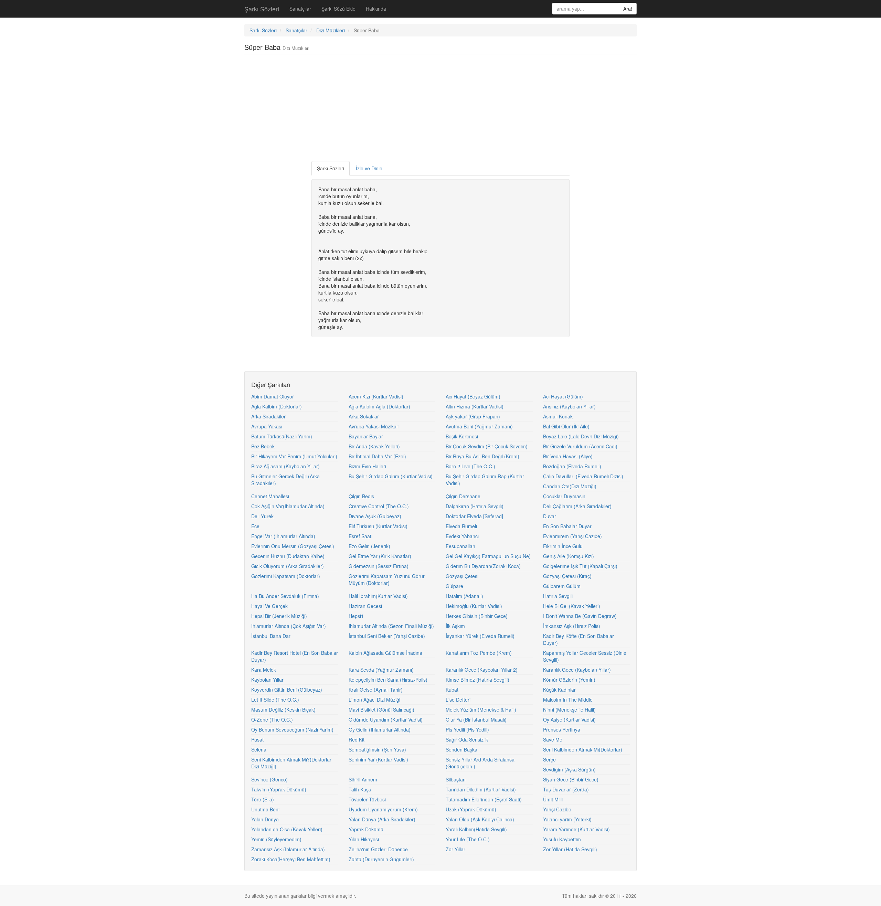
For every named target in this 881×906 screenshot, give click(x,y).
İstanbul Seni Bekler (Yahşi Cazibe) (387, 635)
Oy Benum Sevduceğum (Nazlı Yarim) (292, 729)
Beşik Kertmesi (462, 436)
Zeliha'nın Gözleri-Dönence (378, 849)
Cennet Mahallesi (270, 496)
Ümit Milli (553, 799)
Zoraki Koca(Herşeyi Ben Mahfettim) (290, 859)
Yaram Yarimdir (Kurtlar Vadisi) (576, 829)
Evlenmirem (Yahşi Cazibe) (572, 536)
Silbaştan (456, 779)
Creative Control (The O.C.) (379, 506)
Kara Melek (263, 669)
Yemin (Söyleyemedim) (276, 839)
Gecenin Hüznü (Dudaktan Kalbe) (288, 556)
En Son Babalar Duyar (567, 526)
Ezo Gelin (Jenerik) (369, 546)
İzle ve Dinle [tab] (369, 168)
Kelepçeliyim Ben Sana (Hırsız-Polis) (388, 679)
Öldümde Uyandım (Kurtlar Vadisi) (386, 719)
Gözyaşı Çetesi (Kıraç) (567, 576)
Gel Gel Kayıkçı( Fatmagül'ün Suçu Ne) (488, 556)
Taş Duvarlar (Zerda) (566, 789)
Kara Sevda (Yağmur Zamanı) (381, 669)
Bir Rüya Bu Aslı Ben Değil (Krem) (482, 456)
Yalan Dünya (265, 819)
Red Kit (356, 739)
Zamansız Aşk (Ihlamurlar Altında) (288, 849)
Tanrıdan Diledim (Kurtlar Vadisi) (481, 789)
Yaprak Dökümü (366, 829)
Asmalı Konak (558, 416)
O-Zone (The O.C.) (272, 719)
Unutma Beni (265, 809)
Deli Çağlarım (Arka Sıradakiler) (577, 506)
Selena (258, 749)
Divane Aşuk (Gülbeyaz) (375, 516)
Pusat (257, 739)
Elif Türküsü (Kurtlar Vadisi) (378, 526)
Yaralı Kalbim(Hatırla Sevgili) (476, 829)
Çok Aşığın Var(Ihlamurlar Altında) (288, 506)
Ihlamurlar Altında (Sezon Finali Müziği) (391, 625)
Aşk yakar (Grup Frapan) (473, 416)
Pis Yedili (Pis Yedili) (467, 729)
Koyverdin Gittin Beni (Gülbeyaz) (286, 689)
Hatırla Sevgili (558, 596)
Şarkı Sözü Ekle (338, 8)
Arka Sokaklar (364, 416)
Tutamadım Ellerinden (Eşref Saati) (484, 799)
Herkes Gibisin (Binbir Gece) (477, 615)
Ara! (627, 8)
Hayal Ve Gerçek (269, 606)
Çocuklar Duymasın (564, 496)
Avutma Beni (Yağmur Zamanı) (479, 426)
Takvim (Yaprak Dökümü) (278, 789)
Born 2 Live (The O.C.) (470, 466)
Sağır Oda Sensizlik (467, 739)
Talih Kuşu (360, 789)
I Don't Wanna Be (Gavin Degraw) (580, 615)
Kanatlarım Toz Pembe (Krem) (479, 652)
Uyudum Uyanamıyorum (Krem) (383, 809)
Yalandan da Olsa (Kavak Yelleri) (286, 829)
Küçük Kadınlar (559, 689)
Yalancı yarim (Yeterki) (567, 819)
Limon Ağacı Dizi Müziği (374, 699)
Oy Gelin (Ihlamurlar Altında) (380, 729)
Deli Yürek (262, 516)
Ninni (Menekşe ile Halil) (569, 709)
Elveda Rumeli (461, 526)
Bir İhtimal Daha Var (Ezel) (377, 456)
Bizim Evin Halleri (367, 466)
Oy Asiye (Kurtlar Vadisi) (569, 719)
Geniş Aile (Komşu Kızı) (568, 556)
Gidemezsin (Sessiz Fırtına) (378, 566)
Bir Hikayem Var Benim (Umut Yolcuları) (294, 456)
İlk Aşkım (455, 625)
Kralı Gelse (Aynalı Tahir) (376, 689)
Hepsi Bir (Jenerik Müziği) (279, 615)
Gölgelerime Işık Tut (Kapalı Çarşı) (580, 566)
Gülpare (454, 586)
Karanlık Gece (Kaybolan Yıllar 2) (482, 669)
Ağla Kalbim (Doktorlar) (276, 406)
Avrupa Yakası (266, 426)
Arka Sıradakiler (268, 416)
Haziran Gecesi (365, 606)
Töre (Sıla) (262, 799)
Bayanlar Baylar (366, 436)
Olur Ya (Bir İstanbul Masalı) (476, 719)
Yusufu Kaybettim (562, 839)
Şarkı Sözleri (261, 8)
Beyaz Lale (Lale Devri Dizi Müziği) (581, 436)
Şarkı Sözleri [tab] (330, 168)
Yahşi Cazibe (557, 809)
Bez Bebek (263, 446)
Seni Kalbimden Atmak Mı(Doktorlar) (582, 749)
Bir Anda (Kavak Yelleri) (374, 446)
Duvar (549, 516)
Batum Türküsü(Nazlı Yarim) (281, 436)
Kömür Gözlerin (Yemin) (569, 679)
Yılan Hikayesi (364, 839)
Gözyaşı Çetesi (462, 576)
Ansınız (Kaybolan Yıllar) (569, 406)
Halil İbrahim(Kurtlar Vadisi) (378, 596)
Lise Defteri (458, 699)
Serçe (549, 759)
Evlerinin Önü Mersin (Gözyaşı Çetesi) (292, 546)
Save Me (552, 739)
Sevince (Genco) (269, 779)
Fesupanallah (460, 546)
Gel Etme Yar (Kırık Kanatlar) (380, 556)
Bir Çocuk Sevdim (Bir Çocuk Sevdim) (487, 446)
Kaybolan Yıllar (267, 679)
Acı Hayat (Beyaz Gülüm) (473, 396)
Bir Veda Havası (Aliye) (568, 456)
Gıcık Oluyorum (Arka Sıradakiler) (287, 566)
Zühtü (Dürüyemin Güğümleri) (381, 859)
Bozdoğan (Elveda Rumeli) (572, 466)
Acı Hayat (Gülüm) (563, 396)
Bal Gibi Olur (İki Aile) (566, 426)
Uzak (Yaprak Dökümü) (471, 809)
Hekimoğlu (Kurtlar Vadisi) (474, 606)
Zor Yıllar (455, 849)
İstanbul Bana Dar (270, 635)
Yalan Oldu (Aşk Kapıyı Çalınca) (480, 819)
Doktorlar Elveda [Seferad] (474, 516)
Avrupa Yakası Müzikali (374, 426)
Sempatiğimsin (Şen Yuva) (377, 749)
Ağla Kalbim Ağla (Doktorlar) (379, 406)
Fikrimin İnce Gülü (563, 546)
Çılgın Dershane (463, 496)
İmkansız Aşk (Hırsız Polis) (571, 625)
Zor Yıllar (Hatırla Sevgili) (570, 849)
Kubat (452, 689)
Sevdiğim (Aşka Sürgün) (569, 769)
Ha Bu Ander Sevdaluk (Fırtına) (285, 596)
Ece (255, 526)
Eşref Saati (360, 536)
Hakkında (376, 8)
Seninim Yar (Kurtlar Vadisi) (378, 759)
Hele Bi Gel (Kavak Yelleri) (571, 606)
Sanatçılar (300, 8)
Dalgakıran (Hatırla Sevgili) (474, 506)
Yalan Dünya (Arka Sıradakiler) (382, 819)
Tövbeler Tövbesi (367, 799)
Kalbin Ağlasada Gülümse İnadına (385, 652)
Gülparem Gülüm (562, 586)
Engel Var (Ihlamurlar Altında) (283, 536)
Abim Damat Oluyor (272, 396)
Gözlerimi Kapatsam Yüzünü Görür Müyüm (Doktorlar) (387, 579)
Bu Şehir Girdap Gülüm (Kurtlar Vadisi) (391, 476)
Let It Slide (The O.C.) (275, 699)
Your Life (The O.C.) (468, 839)
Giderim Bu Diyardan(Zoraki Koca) (483, 566)
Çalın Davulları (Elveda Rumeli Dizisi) (583, 476)
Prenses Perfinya (561, 729)
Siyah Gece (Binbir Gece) (570, 779)
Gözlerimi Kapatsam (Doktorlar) (285, 576)
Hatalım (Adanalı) (464, 596)
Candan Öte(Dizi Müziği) (569, 486)
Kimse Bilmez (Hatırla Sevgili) (477, 679)
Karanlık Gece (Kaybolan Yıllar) (577, 669)
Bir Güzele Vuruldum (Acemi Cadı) (580, 446)
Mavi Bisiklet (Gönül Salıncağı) (381, 709)
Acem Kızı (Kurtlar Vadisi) (376, 396)
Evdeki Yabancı (462, 536)
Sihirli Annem (363, 779)
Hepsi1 (356, 615)
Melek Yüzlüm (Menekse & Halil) (481, 709)
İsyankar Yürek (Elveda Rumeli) (480, 635)
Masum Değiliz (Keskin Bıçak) (283, 709)
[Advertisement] (440, 109)
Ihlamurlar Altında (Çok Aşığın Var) (288, 625)
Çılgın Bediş (361, 496)
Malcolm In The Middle (568, 699)
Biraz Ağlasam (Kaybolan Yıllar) (285, 466)
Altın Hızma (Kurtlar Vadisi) (474, 406)
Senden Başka (461, 749)
